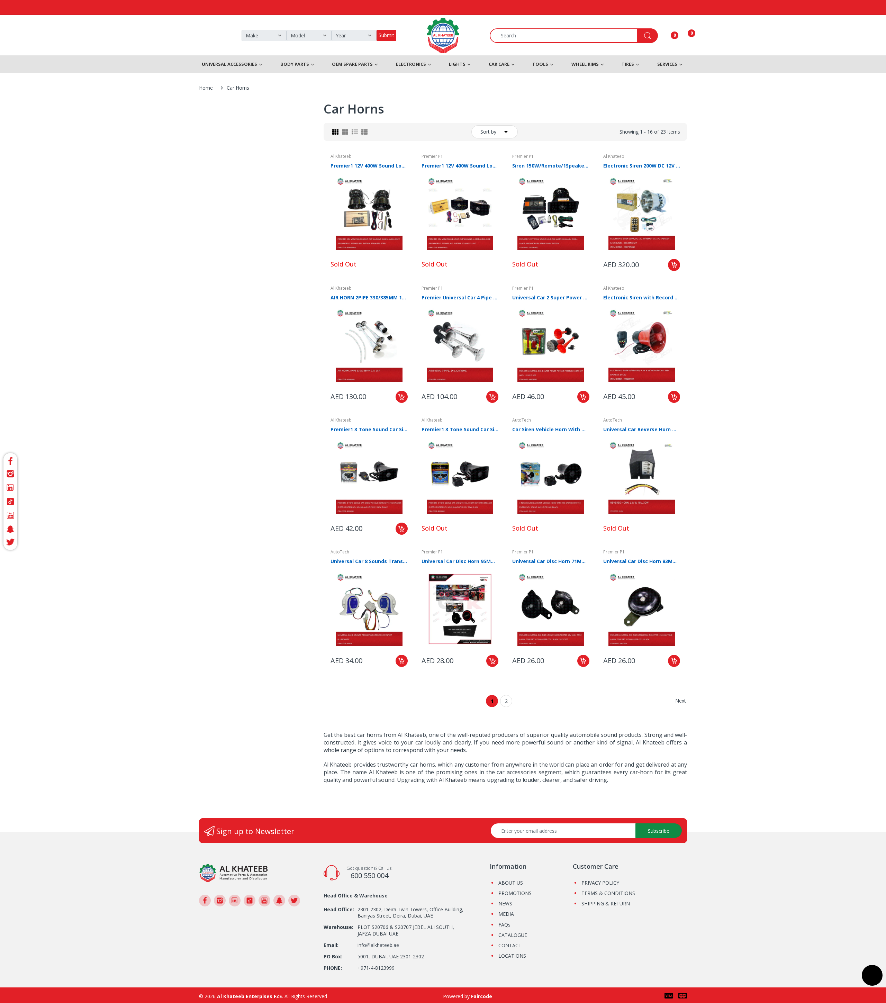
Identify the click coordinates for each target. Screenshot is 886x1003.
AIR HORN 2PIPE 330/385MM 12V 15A (369, 297)
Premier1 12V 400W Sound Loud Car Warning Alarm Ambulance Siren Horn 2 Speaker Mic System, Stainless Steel (369, 165)
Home (206, 87)
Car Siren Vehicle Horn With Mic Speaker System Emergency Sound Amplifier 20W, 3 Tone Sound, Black (550, 429)
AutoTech (521, 420)
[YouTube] (10, 515)
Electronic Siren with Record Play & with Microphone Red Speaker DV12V (641, 297)
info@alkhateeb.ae (378, 945)
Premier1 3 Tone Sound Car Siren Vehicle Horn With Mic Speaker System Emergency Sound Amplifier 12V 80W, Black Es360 (369, 429)
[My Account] (666, 35)
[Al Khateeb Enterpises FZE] (233, 872)
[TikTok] (10, 501)
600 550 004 (369, 875)
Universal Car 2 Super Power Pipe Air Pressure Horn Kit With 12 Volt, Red (550, 297)
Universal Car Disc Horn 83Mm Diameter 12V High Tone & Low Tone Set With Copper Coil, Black (641, 561)
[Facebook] (10, 460)
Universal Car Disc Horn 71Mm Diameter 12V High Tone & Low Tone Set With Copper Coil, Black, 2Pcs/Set (550, 561)
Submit (386, 35)
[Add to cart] (674, 265)
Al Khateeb (341, 156)
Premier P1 (432, 156)
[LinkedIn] (10, 487)
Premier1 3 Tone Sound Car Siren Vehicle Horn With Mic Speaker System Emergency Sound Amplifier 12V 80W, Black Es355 (460, 429)
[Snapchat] (10, 529)
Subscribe (658, 831)
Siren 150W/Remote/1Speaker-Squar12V (550, 165)
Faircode (481, 996)
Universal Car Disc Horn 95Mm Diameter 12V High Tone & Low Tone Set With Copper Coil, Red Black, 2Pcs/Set (460, 561)
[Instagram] (10, 474)
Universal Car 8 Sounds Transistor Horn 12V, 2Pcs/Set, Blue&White (369, 561)
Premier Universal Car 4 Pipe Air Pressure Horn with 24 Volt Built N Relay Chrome (460, 297)
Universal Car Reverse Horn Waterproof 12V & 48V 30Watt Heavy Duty (641, 429)
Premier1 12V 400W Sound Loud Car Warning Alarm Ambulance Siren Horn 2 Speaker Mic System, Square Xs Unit (460, 165)
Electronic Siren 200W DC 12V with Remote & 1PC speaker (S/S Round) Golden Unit (641, 165)
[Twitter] (10, 543)
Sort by (488, 131)
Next (680, 700)
